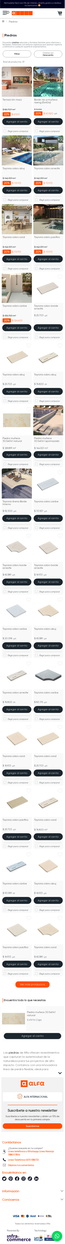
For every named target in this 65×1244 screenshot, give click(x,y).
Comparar (19, 131)
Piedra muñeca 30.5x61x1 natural (41, 1014)
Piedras (13, 21)
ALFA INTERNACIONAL (36, 1096)
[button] (3, 1023)
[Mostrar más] (32, 984)
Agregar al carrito (32, 1036)
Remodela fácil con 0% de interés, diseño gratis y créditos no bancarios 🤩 (32, 4)
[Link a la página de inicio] (3, 21)
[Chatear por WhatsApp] (57, 1236)
